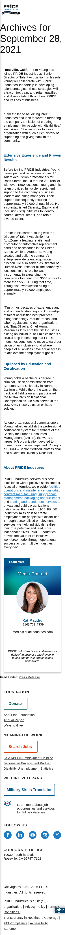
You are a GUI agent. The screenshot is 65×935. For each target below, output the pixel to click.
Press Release (29, 677)
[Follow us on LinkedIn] (20, 835)
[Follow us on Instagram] (45, 835)
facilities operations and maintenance (32, 488)
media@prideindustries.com (32, 632)
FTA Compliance (15, 923)
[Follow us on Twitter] (57, 835)
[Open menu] (45, 9)
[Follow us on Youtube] (33, 835)
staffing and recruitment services (33, 502)
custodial (52, 490)
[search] (57, 9)
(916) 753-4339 (32, 624)
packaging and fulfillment (42, 498)
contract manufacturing (20, 494)
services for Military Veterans (36, 810)
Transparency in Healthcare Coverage (31, 917)
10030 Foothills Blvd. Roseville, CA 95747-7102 (22, 856)
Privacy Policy (35, 906)
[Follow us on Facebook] (8, 835)
